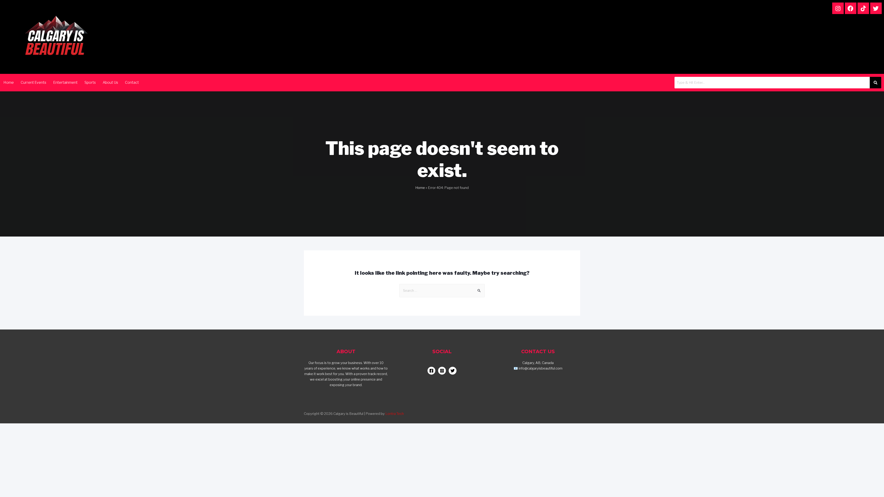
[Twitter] (876, 8)
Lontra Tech (394, 414)
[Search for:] (442, 291)
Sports (90, 82)
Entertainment (65, 82)
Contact (132, 82)
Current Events (33, 82)
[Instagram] (838, 8)
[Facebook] (850, 8)
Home (8, 82)
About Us (110, 82)
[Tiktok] (863, 8)
